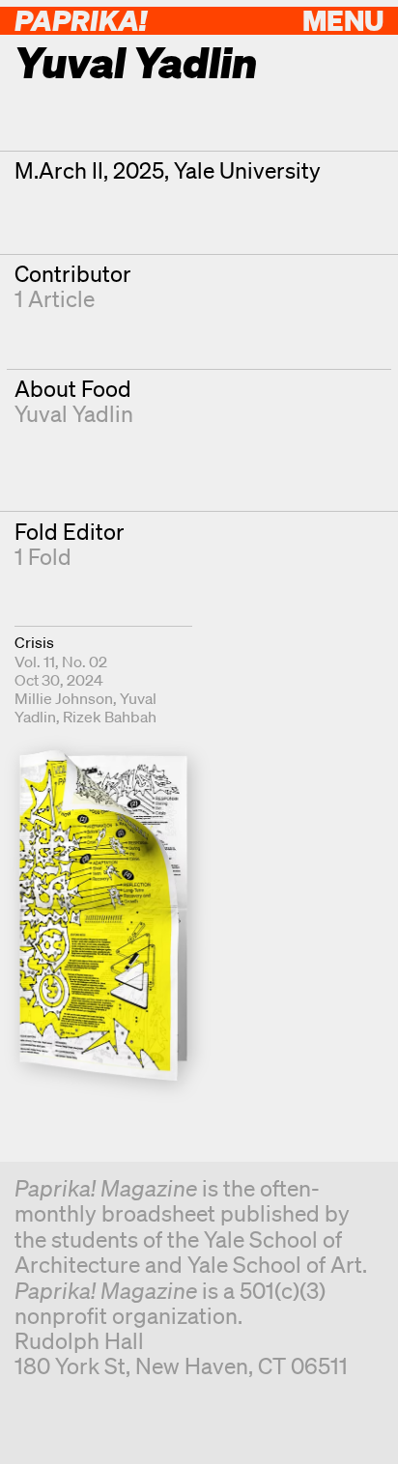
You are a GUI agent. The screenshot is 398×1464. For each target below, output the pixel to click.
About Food (72, 389)
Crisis (34, 642)
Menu (343, 20)
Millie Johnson (63, 698)
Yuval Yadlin (73, 414)
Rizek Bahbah (109, 716)
